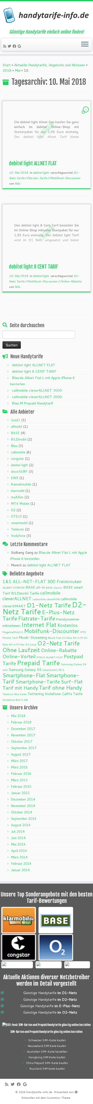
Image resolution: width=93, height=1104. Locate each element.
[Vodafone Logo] (48, 964)
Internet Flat (38, 624)
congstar (17, 458)
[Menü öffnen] (85, 44)
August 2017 (20, 754)
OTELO (16, 516)
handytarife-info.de (39, 1092)
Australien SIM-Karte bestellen (47, 1052)
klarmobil (17, 490)
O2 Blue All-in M (72, 637)
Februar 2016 (21, 773)
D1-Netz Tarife (49, 605)
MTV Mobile (20, 503)
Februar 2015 (21, 786)
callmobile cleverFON (46, 599)
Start (6, 65)
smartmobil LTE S (53, 670)
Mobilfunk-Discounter (65, 178)
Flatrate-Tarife (37, 178)
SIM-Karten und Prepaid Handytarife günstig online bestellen (46, 1032)
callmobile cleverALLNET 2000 (37, 396)
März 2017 (19, 761)
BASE (15, 433)
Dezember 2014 (23, 799)
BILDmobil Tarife (25, 593)
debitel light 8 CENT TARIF (33, 267)
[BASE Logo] (55, 920)
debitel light (41, 172)
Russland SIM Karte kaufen (47, 1069)
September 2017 (23, 748)
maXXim (17, 497)
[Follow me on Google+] (20, 46)
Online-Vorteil (18, 656)
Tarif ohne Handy (60, 687)
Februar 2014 (21, 863)
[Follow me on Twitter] (10, 46)
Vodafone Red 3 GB (15, 699)
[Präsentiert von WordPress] (76, 1091)
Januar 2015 (20, 793)
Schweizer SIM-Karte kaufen (47, 1040)
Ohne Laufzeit (21, 650)
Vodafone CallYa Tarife (64, 693)
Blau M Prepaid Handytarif (32, 403)
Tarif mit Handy (20, 687)
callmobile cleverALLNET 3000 (37, 390)
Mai (17, 70)
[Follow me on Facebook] (15, 46)
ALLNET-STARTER (13, 587)
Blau (14, 446)
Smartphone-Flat (23, 675)
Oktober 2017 (21, 741)
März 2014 (19, 857)
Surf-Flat (72, 681)
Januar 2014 (20, 870)
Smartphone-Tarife (37, 681)
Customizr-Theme (58, 1098)
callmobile (18, 452)
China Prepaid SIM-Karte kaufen (47, 1063)
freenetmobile (21, 484)
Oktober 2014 (21, 812)
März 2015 (19, 780)
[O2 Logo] (55, 947)
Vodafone (18, 535)
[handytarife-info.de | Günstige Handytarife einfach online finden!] (46, 15)
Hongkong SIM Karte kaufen (47, 1057)
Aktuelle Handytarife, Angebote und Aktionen (49, 65)
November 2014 (23, 806)
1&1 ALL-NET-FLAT (24, 581)
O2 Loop (30, 644)
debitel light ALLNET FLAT (33, 163)
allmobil (16, 426)
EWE (14, 478)
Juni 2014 (18, 838)
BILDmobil (18, 439)
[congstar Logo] (18, 947)
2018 (6, 70)
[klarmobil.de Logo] (18, 920)
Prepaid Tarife (38, 662)
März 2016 (19, 767)
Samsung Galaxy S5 (25, 669)
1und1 (15, 420)
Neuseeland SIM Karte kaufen (47, 1046)
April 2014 (19, 851)
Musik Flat (54, 637)
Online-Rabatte (70, 281)
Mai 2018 (18, 716)
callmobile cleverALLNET (31, 596)
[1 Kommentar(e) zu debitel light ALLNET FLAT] (86, 114)
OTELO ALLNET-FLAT (49, 657)
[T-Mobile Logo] (77, 964)
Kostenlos (67, 625)
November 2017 (23, 735)
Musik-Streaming (33, 637)
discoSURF (19, 471)
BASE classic (54, 587)
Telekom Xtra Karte (14, 694)
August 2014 (20, 825)
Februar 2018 (21, 722)
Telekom (17, 529)
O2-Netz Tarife (58, 643)
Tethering (36, 693)
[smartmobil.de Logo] (17, 964)
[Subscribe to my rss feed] (5, 46)
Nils (17, 183)
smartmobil (19, 523)
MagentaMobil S (12, 632)
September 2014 (23, 818)
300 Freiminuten (64, 581)
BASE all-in (35, 587)
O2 (13, 510)
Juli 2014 (18, 831)
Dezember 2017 (23, 728)
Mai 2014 (18, 844)
